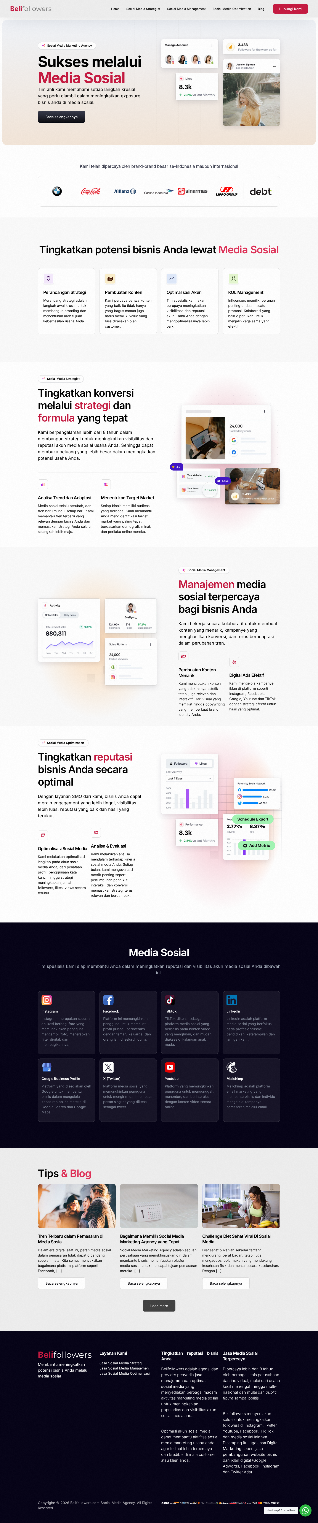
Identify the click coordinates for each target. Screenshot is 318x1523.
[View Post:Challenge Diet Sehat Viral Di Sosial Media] (241, 1206)
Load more (159, 1306)
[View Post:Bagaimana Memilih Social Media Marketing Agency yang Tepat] (159, 1206)
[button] (61, 1283)
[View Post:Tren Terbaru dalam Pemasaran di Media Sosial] (77, 1206)
